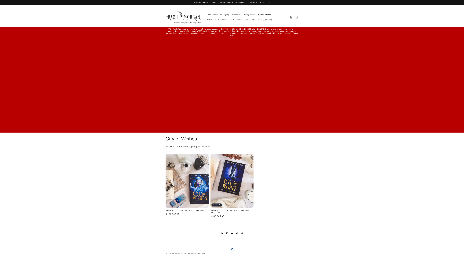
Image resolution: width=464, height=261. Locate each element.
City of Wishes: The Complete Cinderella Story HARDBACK (229, 212)
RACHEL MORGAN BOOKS (181, 253)
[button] (285, 17)
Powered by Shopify (197, 253)
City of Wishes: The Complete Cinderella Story (185, 211)
